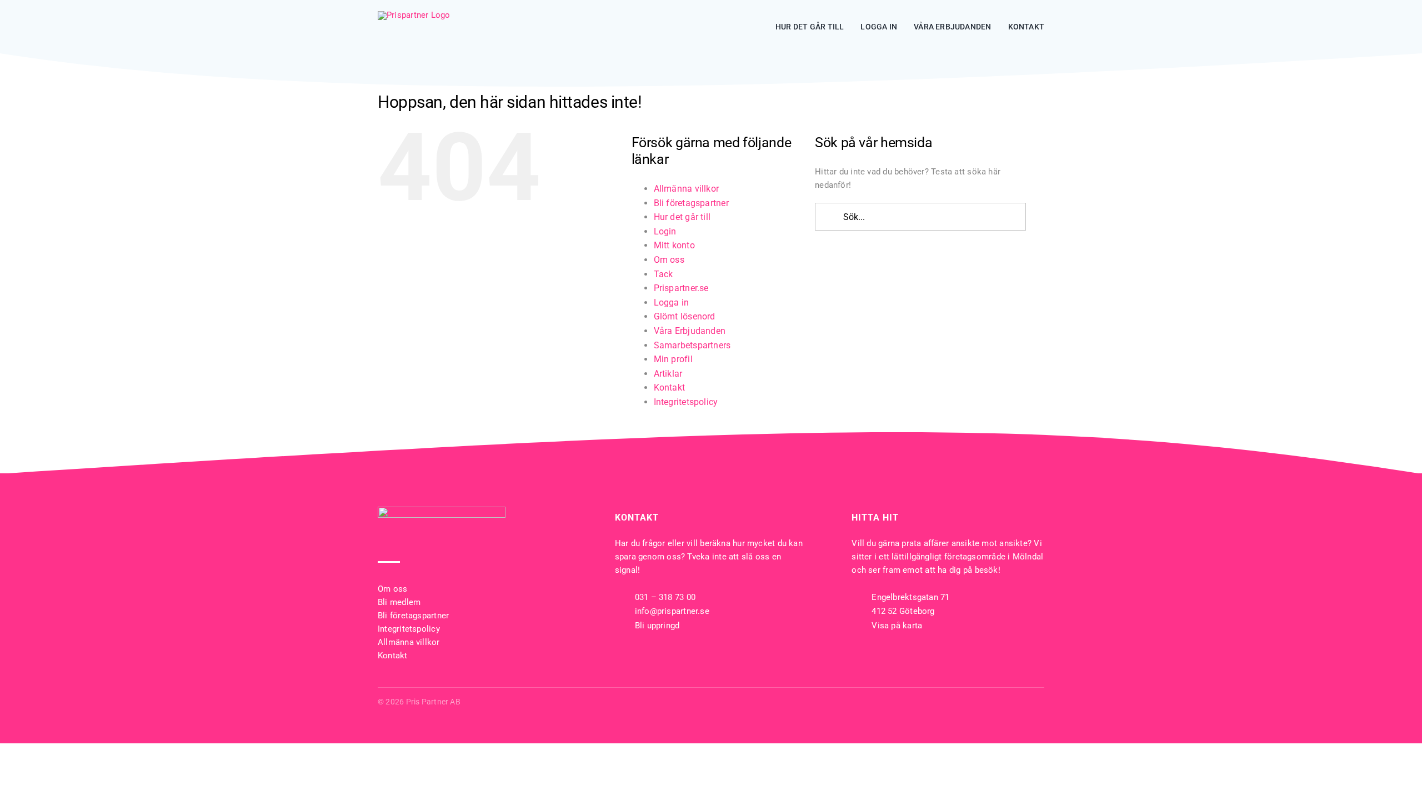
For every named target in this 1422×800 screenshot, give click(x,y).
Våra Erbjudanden (690, 331)
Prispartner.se (681, 288)
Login (665, 231)
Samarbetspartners (692, 345)
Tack (663, 274)
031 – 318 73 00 (665, 597)
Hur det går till (682, 217)
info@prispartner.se (672, 611)
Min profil (673, 359)
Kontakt (669, 387)
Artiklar (668, 373)
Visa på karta (897, 626)
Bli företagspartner (691, 203)
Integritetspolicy (686, 402)
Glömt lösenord (684, 316)
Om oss (669, 259)
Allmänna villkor (686, 188)
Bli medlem (399, 602)
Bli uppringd (657, 626)
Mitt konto (674, 245)
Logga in (671, 302)
